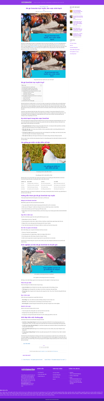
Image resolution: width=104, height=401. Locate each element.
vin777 (47, 392)
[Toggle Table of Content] (40, 85)
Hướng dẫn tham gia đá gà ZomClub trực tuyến (32, 90)
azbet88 (69, 392)
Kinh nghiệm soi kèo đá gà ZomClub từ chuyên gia (32, 95)
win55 (21, 394)
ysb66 (73, 392)
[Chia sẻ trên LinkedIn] (48, 347)
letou (50, 392)
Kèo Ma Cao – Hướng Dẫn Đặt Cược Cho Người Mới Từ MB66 (77, 34)
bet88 (95, 392)
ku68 (28, 393)
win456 (81, 393)
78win (43, 393)
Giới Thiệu (38, 2)
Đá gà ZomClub (34, 46)
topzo (52, 393)
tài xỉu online (90, 392)
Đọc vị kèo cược (27, 98)
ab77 (57, 393)
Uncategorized (73, 53)
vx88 (75, 392)
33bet (63, 392)
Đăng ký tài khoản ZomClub (29, 92)
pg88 (11, 392)
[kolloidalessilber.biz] (26, 2)
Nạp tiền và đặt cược (27, 93)
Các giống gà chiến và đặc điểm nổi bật (30, 89)
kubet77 (34, 393)
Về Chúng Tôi (40, 372)
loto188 (98, 392)
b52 (70, 393)
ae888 (40, 393)
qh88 (66, 393)
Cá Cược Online (43, 2)
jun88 (13, 394)
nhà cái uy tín (24, 392)
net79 (10, 393)
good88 (17, 393)
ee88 (92, 393)
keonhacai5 (21, 393)
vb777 (101, 392)
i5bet (37, 393)
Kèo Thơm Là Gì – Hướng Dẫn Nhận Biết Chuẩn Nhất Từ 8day (77, 29)
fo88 (31, 394)
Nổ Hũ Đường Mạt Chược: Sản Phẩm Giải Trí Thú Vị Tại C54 (77, 11)
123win (7, 393)
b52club (28, 394)
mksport (77, 393)
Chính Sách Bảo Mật (42, 374)
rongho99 (83, 392)
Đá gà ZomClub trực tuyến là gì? (28, 87)
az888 (46, 393)
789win (88, 393)
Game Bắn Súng (54, 2)
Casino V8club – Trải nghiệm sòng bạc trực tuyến (55, 359)
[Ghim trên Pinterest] (46, 347)
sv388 (3, 392)
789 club (49, 394)
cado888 (85, 393)
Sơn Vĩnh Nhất (49, 11)
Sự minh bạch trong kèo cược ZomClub (30, 88)
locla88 (60, 393)
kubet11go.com (42, 392)
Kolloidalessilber (55, 399)
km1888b (79, 392)
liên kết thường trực (54, 351)
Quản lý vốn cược (27, 99)
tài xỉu (45, 394)
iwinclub (73, 393)
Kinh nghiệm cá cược (44, 6)
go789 (30, 393)
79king (13, 393)
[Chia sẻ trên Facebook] (40, 347)
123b (68, 393)
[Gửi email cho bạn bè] (44, 347)
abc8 (19, 394)
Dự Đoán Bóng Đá (49, 2)
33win (40, 394)
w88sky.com (29, 392)
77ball (54, 393)
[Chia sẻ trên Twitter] (42, 347)
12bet (1, 393)
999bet (4, 393)
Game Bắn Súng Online (75, 49)
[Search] (63, 2)
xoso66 (24, 394)
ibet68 (55, 392)
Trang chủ (35, 2)
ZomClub (57, 43)
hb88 (49, 393)
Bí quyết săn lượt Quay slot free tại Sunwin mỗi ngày (78, 17)
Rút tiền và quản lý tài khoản (29, 94)
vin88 (9, 392)
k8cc (1, 392)
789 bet (52, 394)
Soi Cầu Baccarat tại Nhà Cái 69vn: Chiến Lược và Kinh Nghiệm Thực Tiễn (77, 23)
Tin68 (37, 394)
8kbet (8, 394)
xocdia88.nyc (99, 393)
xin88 (14, 392)
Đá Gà (59, 2)
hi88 (11, 394)
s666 (6, 392)
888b (25, 393)
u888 (16, 394)
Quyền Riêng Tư (41, 376)
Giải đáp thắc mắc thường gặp (28, 100)
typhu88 (1, 394)
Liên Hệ (61, 2)
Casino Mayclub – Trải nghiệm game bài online (32, 359)
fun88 (19, 392)
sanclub (94, 393)
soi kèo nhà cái (36, 392)
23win (17, 392)
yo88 (87, 392)
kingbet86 (59, 392)
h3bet (66, 392)
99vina (5, 394)
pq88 (53, 392)
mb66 (63, 393)
